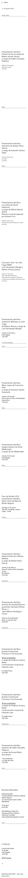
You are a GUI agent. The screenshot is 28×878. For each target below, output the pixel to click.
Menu (6, 2)
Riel (3, 874)
